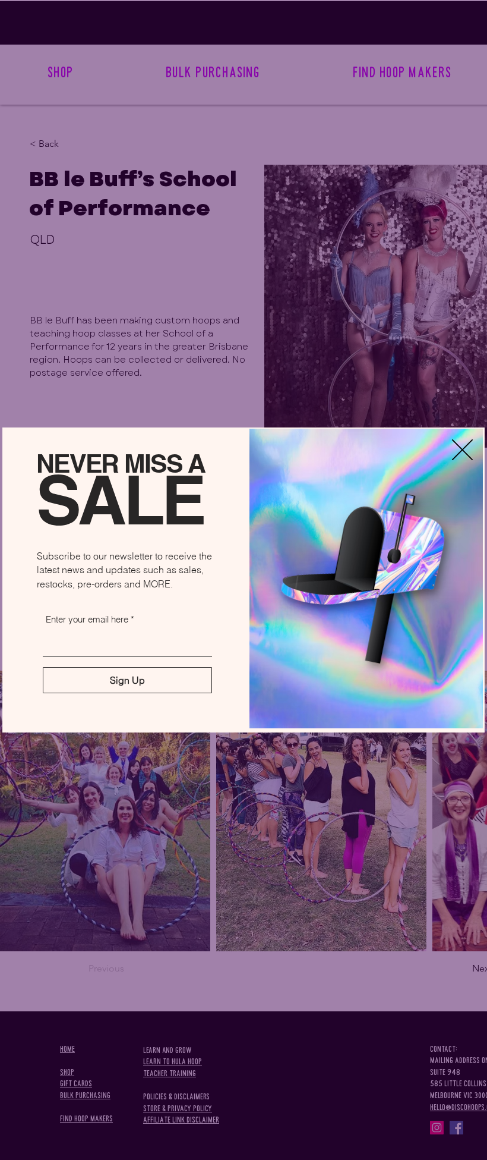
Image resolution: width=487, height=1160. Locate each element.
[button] (462, 449)
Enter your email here (87, 619)
